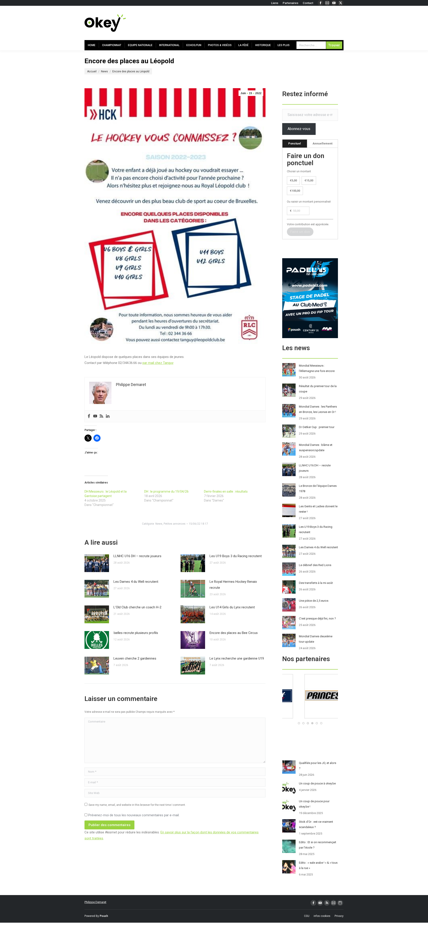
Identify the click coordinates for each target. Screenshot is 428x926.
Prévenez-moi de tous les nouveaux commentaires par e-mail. (133, 815)
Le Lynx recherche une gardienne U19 (237, 658)
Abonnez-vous (299, 129)
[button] (299, 723)
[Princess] (310, 717)
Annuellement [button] (322, 143)
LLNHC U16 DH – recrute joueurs (137, 556)
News (158, 523)
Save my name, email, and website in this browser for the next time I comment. (137, 804)
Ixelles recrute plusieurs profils (135, 633)
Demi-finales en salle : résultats (226, 491)
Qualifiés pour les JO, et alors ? (317, 765)
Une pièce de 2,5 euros (313, 600)
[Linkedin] (108, 416)
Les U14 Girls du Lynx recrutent (232, 607)
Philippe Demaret (95, 902)
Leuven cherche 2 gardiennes (134, 658)
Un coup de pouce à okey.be (317, 783)
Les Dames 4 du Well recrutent (135, 582)
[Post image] (96, 563)
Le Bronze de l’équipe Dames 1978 (318, 488)
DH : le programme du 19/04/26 (166, 491)
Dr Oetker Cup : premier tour (316, 427)
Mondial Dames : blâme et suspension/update (315, 447)
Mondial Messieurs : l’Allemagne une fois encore (317, 368)
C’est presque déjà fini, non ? (317, 618)
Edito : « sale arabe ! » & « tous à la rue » (318, 865)
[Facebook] (89, 416)
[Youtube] (95, 416)
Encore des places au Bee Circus (234, 633)
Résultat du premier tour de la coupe (318, 388)
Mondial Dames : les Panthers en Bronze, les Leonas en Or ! (318, 409)
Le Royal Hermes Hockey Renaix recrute (233, 585)
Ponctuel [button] (294, 143)
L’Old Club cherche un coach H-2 (137, 607)
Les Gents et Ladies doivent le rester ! (318, 509)
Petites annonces (174, 523)
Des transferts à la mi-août (316, 583)
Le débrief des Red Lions (315, 565)
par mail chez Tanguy (157, 363)
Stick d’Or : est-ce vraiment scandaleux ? (316, 824)
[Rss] (101, 416)
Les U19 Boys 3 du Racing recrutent (236, 556)
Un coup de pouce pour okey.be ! (314, 804)
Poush (104, 916)
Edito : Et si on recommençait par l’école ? (317, 845)
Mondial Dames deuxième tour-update (315, 639)
